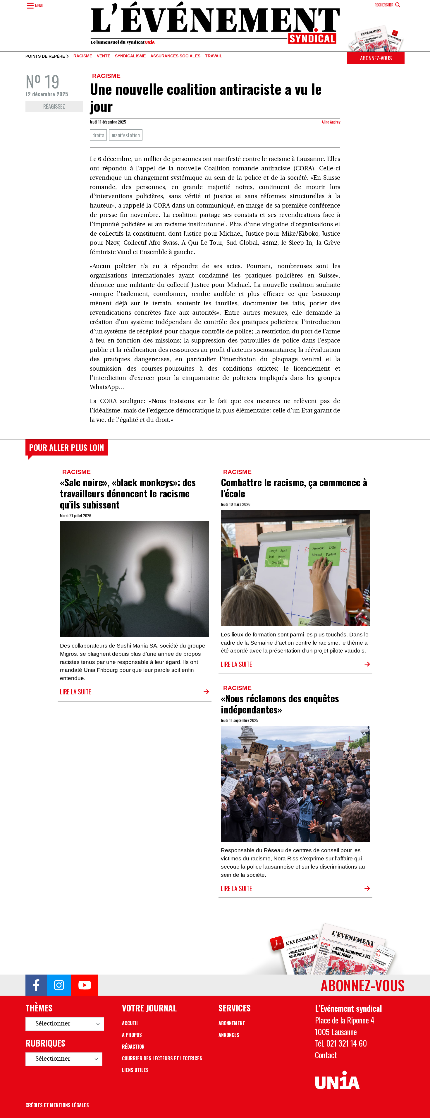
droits (98, 135)
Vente (103, 56)
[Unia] (337, 1080)
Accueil (130, 1023)
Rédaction (133, 1046)
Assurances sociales (175, 56)
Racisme (82, 56)
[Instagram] (59, 985)
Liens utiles (135, 1070)
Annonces (229, 1034)
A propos (132, 1034)
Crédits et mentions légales (57, 1105)
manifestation (126, 135)
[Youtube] (84, 985)
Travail (213, 56)
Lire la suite (75, 691)
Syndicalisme (130, 56)
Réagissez (54, 106)
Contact (326, 1055)
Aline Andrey (331, 122)
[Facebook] (36, 985)
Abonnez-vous (376, 58)
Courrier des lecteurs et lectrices (162, 1058)
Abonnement (232, 1023)
